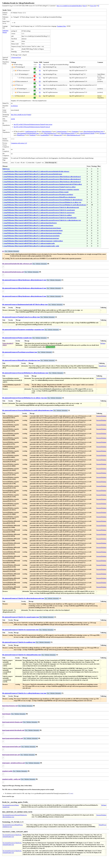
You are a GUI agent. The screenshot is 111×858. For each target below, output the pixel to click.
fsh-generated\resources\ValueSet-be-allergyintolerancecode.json (23, 598)
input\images (6, 714)
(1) (62, 280)
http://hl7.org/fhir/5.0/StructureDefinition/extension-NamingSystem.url (32, 127)
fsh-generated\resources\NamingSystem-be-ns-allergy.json (21, 317)
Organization (75, 131)
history (85, 5)
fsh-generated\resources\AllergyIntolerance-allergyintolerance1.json (24, 280)
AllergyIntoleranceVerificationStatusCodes (28, 133)
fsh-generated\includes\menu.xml (13, 272)
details (29, 114)
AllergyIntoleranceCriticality (87, 133)
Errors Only (93, 5)
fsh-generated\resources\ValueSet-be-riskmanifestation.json (21, 655)
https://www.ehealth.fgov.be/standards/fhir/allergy (69, 5)
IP (98, 5)
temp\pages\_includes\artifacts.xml (13, 763)
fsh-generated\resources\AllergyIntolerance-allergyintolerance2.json (24, 288)
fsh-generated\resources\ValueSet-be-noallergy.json (18, 642)
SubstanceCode (58, 135)
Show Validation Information (12, 251)
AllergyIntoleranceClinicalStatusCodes (93, 131)
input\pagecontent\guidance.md (12, 738)
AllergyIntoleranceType (50, 133)
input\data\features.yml (10, 706)
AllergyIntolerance (46, 131)
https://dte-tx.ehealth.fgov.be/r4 (19, 114)
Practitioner (32, 135)
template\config (7, 771)
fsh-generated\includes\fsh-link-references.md (17, 263)
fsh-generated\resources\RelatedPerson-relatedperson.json (21, 360)
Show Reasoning (50, 347)
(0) (48, 263)
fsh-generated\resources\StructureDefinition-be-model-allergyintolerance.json (27, 410)
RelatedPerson (20, 135)
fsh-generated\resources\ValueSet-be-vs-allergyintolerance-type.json (24, 693)
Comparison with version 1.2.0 (19, 143)
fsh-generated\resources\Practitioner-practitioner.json (19, 352)
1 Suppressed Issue (16, 57)
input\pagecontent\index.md (11, 746)
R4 (40, 64)
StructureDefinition (101, 378)
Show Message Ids (50, 162)
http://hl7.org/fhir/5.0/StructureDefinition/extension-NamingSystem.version (33, 124)
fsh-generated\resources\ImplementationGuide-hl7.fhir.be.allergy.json (25, 304)
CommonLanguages (61, 131)
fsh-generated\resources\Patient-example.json (17, 338)
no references (14, 106)
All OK (13, 119)
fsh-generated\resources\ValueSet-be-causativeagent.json (20, 617)
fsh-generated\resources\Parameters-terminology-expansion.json (23, 329)
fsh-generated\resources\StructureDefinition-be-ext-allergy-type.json (24, 398)
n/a (3, 251)
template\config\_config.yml (11, 779)
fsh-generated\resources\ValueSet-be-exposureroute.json (20, 629)
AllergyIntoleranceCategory (68, 133)
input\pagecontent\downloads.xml (13, 730)
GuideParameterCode (30, 131)
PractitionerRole (44, 135)
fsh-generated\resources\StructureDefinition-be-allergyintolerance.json (25, 373)
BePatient (102, 343)
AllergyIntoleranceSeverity (73, 135)
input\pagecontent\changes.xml (12, 722)
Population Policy (61, 26)
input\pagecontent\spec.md (11, 754)
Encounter (102, 133)
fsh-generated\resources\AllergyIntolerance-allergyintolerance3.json (24, 296)
